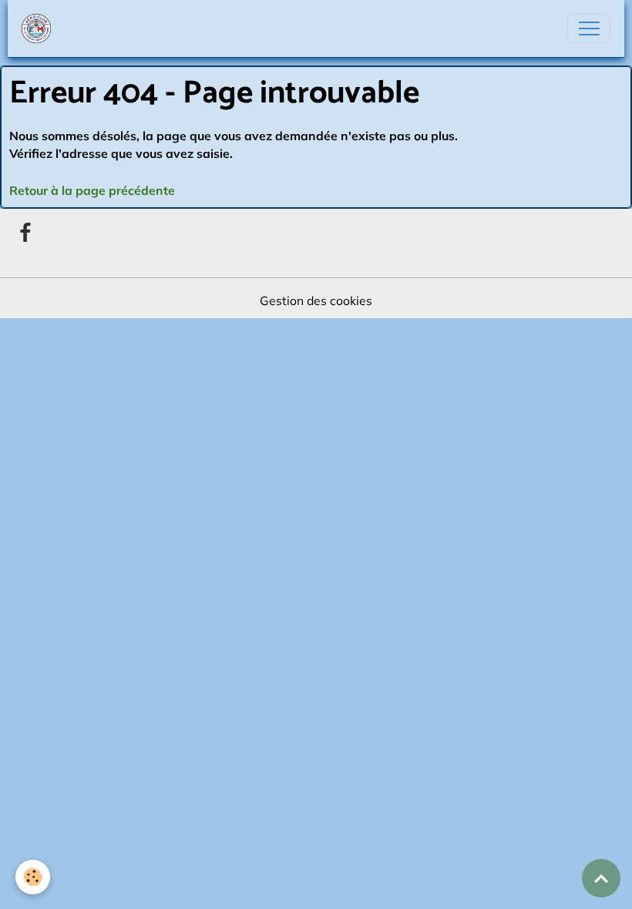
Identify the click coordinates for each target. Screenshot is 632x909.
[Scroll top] (601, 878)
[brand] (40, 28)
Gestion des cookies (316, 300)
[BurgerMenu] (588, 28)
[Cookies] (32, 877)
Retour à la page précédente (92, 190)
